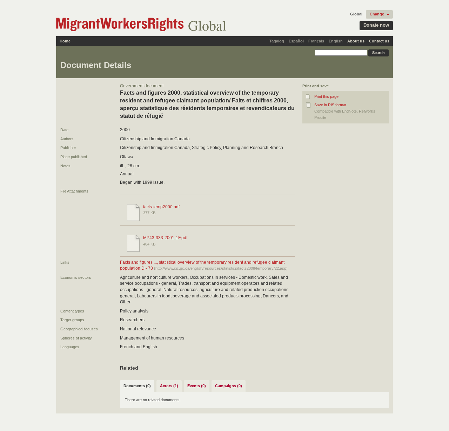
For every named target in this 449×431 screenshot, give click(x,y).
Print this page (326, 96)
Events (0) (196, 386)
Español (296, 41)
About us (355, 41)
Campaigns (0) (228, 386)
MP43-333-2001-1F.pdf (165, 237)
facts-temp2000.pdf (161, 206)
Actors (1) (169, 386)
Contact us (379, 41)
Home (65, 41)
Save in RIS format (330, 105)
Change (377, 14)
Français (316, 41)
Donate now (376, 25)
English (336, 41)
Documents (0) (137, 386)
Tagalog (276, 41)
